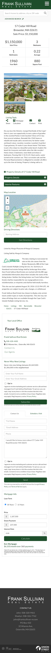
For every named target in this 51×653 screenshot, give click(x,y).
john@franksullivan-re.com (25, 619)
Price (6, 512)
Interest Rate (9, 529)
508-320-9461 (28, 612)
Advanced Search (13, 19)
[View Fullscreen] (7, 208)
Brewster (38, 306)
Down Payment (10, 521)
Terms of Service (16, 486)
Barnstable (28, 306)
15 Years (20, 505)
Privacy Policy (31, 396)
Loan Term (8, 498)
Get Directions (25, 240)
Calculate (25, 538)
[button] (45, 13)
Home (6, 306)
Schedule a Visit (36, 413)
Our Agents (9, 352)
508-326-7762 (29, 616)
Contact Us (9, 348)
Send (25, 480)
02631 (9, 308)
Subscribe (25, 402)
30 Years (10, 505)
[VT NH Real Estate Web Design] (25, 649)
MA (20, 306)
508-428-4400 (12, 341)
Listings (14, 306)
